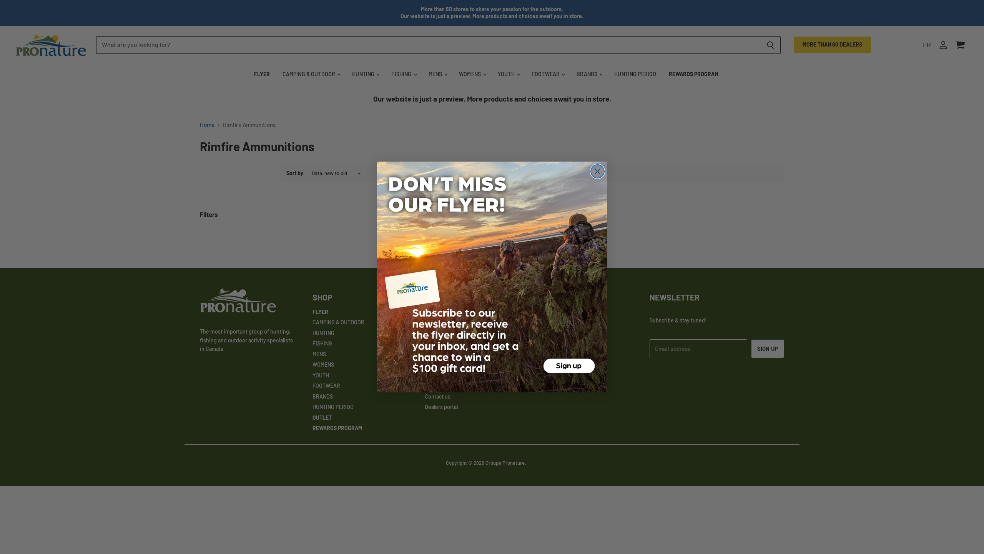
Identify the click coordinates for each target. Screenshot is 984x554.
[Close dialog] (597, 171)
